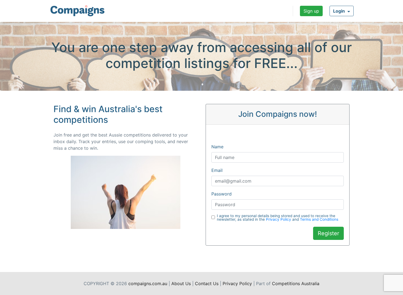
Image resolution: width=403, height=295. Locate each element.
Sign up (311, 11)
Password (221, 194)
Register (328, 233)
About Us (181, 283)
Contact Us (206, 283)
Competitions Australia (295, 283)
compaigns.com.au (147, 283)
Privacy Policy (278, 219)
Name (217, 146)
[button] (342, 11)
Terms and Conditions (319, 219)
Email (217, 170)
